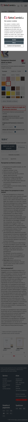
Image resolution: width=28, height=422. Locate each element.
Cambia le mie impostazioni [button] (14, 45)
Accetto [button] (14, 39)
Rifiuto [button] (14, 42)
